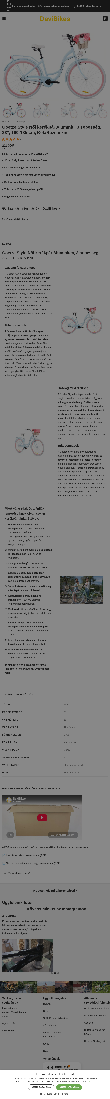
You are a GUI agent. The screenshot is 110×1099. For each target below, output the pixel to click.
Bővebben (91, 1081)
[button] (55, 1094)
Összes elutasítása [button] (41, 1087)
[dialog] (55, 1084)
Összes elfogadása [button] (69, 1087)
